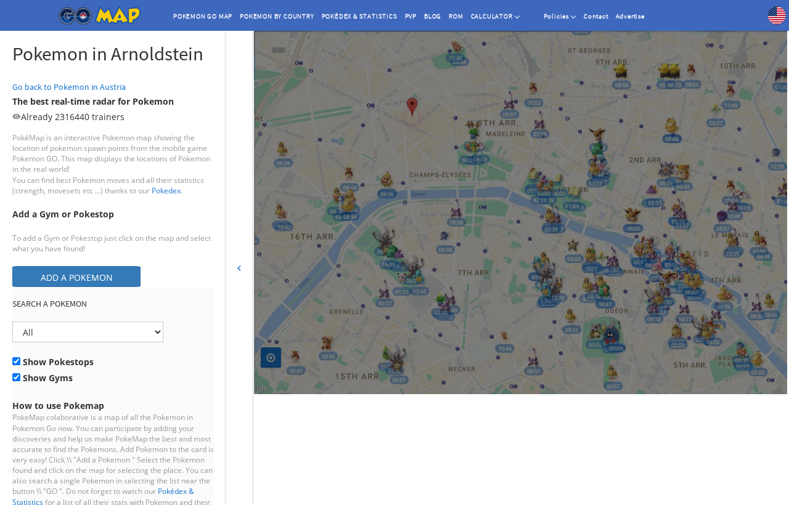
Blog (432, 16)
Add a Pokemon (77, 277)
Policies (556, 16)
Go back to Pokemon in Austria (69, 86)
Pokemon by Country (277, 16)
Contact (596, 16)
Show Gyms (46, 378)
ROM (456, 16)
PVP (411, 16)
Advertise (630, 16)
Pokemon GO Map (202, 16)
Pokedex (166, 190)
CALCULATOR (492, 16)
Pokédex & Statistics (360, 16)
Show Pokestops (57, 362)
